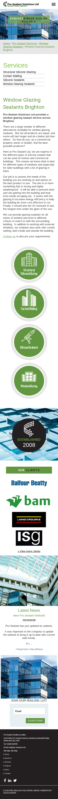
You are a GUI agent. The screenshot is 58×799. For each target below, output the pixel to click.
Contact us (9, 236)
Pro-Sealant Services (24, 43)
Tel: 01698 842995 (10, 744)
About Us (7, 758)
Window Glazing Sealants (19, 84)
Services (15, 65)
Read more (22, 649)
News (6, 770)
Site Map (14, 751)
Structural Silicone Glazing (19, 72)
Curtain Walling (12, 76)
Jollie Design (9, 793)
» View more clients (29, 551)
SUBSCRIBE (35, 720)
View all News (36, 649)
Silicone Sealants (13, 80)
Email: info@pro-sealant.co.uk (15, 747)
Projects (7, 766)
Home (6, 43)
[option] (29, 32)
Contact (7, 773)
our (29, 470)
